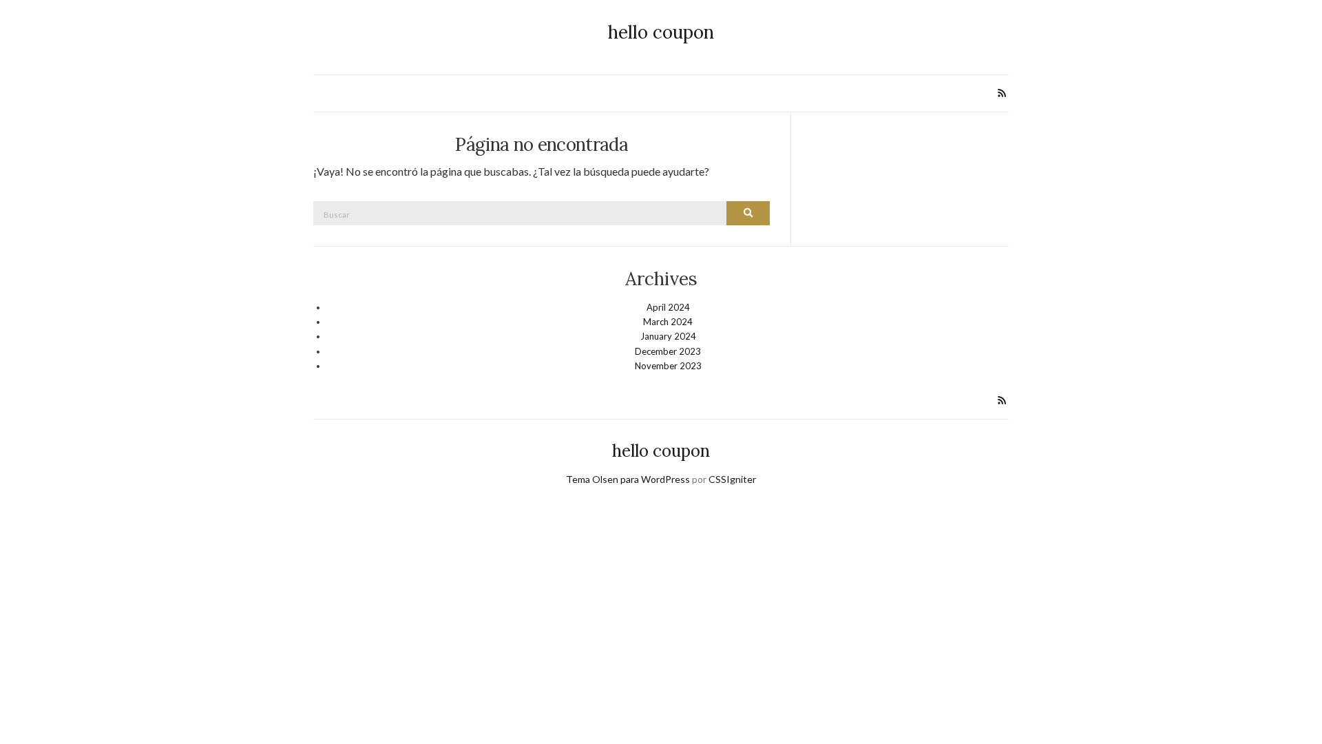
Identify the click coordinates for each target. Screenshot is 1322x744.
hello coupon (661, 32)
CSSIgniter (732, 479)
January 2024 (668, 336)
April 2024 (668, 307)
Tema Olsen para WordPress (628, 479)
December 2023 (668, 351)
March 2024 (668, 321)
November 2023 (668, 365)
